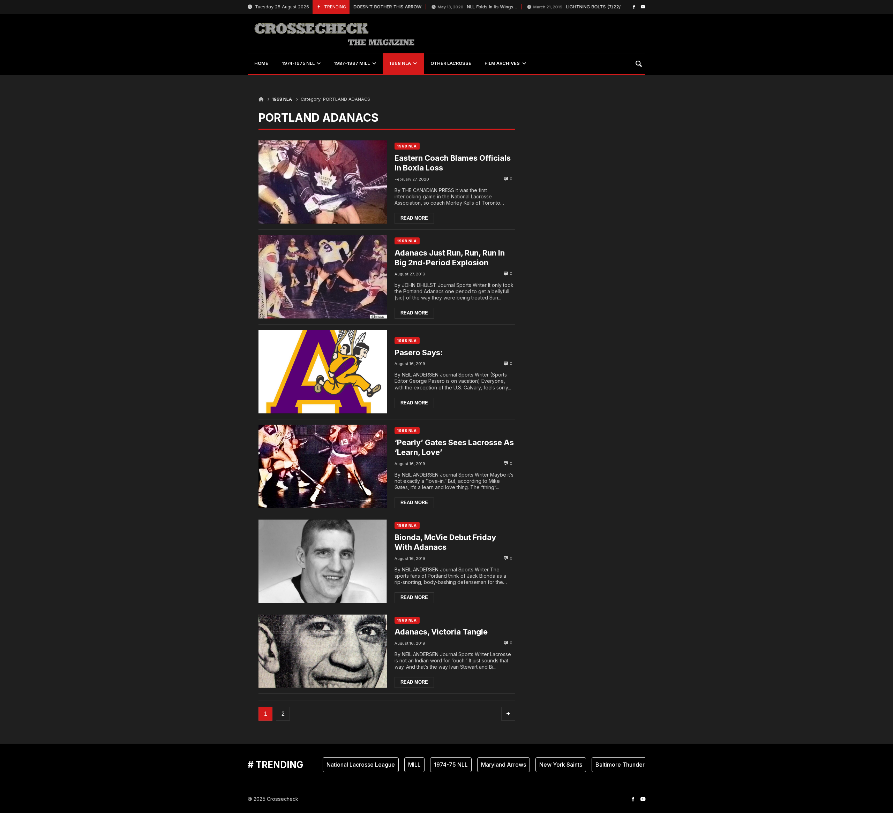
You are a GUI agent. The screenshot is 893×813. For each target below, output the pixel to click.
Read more (414, 218)
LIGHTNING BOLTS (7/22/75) (564, 6)
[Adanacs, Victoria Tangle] (322, 651)
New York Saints (544, 764)
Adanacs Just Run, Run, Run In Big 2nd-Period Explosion (450, 257)
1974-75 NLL (434, 764)
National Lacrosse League (344, 764)
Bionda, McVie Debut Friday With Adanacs (445, 542)
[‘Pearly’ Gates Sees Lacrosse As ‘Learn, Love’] (322, 466)
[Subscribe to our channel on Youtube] (643, 6)
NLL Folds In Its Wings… (461, 6)
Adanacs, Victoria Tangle (441, 631)
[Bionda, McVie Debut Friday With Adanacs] (322, 561)
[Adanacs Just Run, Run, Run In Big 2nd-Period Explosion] (322, 277)
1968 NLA (282, 99)
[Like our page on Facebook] (634, 6)
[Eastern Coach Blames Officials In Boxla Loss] (322, 182)
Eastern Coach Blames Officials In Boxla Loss (453, 163)
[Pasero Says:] (322, 371)
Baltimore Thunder (603, 764)
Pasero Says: (419, 352)
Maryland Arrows (486, 764)
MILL (397, 764)
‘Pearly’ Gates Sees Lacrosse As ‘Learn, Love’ (454, 447)
